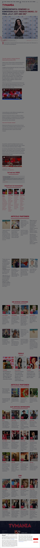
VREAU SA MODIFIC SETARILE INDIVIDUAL (35, 542)
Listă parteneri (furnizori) (21, 541)
